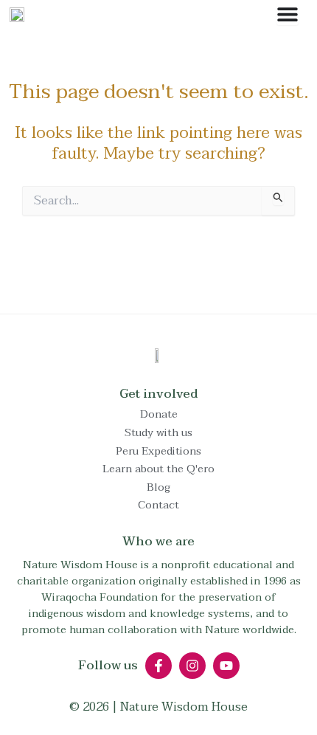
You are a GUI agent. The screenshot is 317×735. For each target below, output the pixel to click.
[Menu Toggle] (287, 14)
